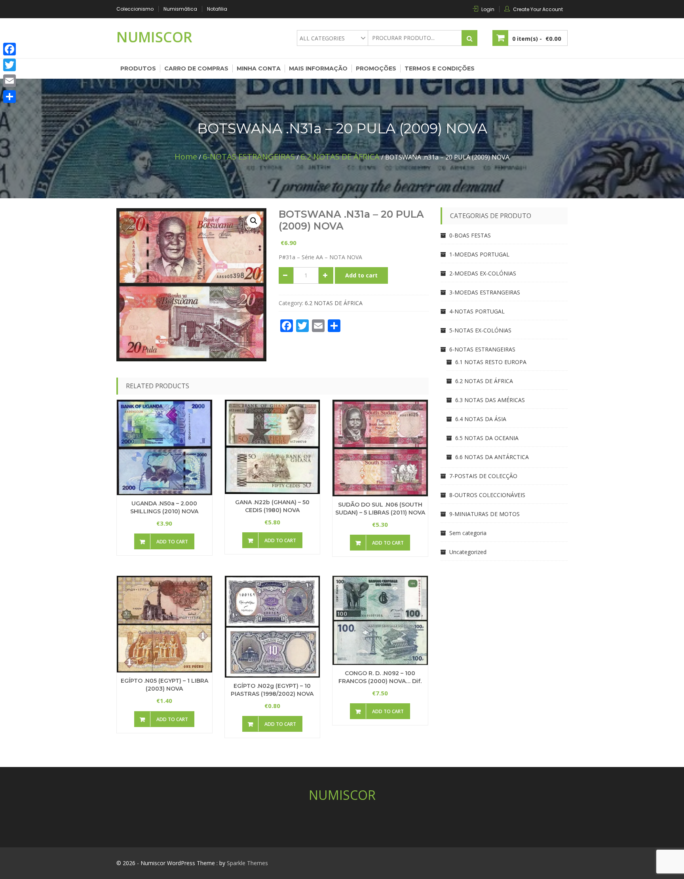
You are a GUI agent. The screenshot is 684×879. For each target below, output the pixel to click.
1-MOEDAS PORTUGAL (479, 254)
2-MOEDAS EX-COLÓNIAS (482, 273)
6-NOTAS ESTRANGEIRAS (249, 156)
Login (487, 9)
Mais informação (318, 68)
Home (186, 156)
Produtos (138, 68)
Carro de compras (196, 68)
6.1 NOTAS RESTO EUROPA (490, 362)
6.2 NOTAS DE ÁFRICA (340, 156)
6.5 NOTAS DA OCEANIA (487, 438)
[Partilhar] (9, 96)
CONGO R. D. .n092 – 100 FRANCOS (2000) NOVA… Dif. (380, 677)
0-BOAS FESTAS (470, 235)
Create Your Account (538, 9)
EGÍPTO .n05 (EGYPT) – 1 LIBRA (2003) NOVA (164, 684)
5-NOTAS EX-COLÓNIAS (480, 330)
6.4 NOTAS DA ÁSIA (480, 419)
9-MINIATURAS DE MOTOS (484, 514)
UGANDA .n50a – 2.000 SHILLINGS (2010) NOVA (164, 507)
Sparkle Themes (247, 863)
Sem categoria (467, 533)
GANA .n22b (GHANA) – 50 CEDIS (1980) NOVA (272, 506)
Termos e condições (440, 68)
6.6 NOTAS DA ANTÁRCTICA (492, 457)
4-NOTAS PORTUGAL (477, 311)
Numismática (180, 9)
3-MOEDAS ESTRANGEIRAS (484, 292)
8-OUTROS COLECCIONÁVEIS (487, 495)
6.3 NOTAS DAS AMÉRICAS (490, 400)
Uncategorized (467, 552)
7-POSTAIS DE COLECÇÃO (483, 476)
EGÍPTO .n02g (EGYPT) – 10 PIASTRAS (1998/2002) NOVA (272, 689)
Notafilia (217, 9)
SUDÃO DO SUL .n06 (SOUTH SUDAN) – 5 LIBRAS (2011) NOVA (380, 508)
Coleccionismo (135, 9)
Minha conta (259, 68)
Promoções (376, 68)
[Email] (9, 81)
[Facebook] (9, 49)
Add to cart (361, 275)
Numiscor (154, 37)
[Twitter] (9, 65)
